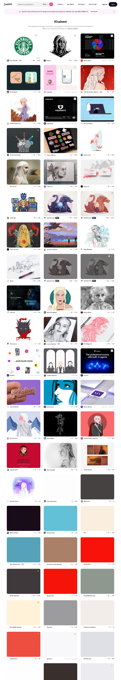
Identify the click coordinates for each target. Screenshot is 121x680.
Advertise (111, 60)
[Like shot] (37, 55)
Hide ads (104, 60)
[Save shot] (33, 55)
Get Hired (81, 4)
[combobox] (29, 4)
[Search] (51, 4)
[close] (114, 11)
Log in (113, 4)
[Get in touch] (29, 55)
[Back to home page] (8, 4)
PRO (20, 60)
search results (73, 29)
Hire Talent (70, 4)
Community (92, 4)
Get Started (94, 11)
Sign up (104, 4)
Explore (60, 4)
